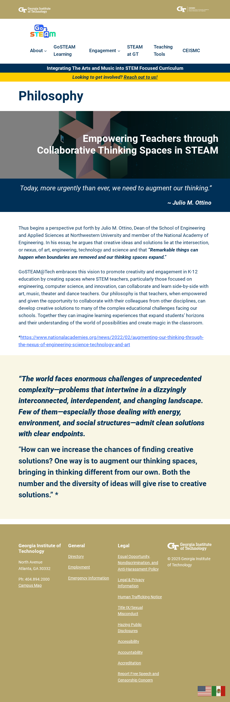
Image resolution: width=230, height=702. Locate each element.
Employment (79, 567)
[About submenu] (45, 50)
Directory (76, 556)
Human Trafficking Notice (140, 597)
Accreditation (129, 663)
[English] (205, 690)
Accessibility (128, 641)
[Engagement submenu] (119, 50)
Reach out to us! (141, 77)
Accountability (130, 652)
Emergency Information (88, 578)
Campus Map (30, 585)
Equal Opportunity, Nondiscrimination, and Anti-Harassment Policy (138, 563)
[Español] (219, 690)
